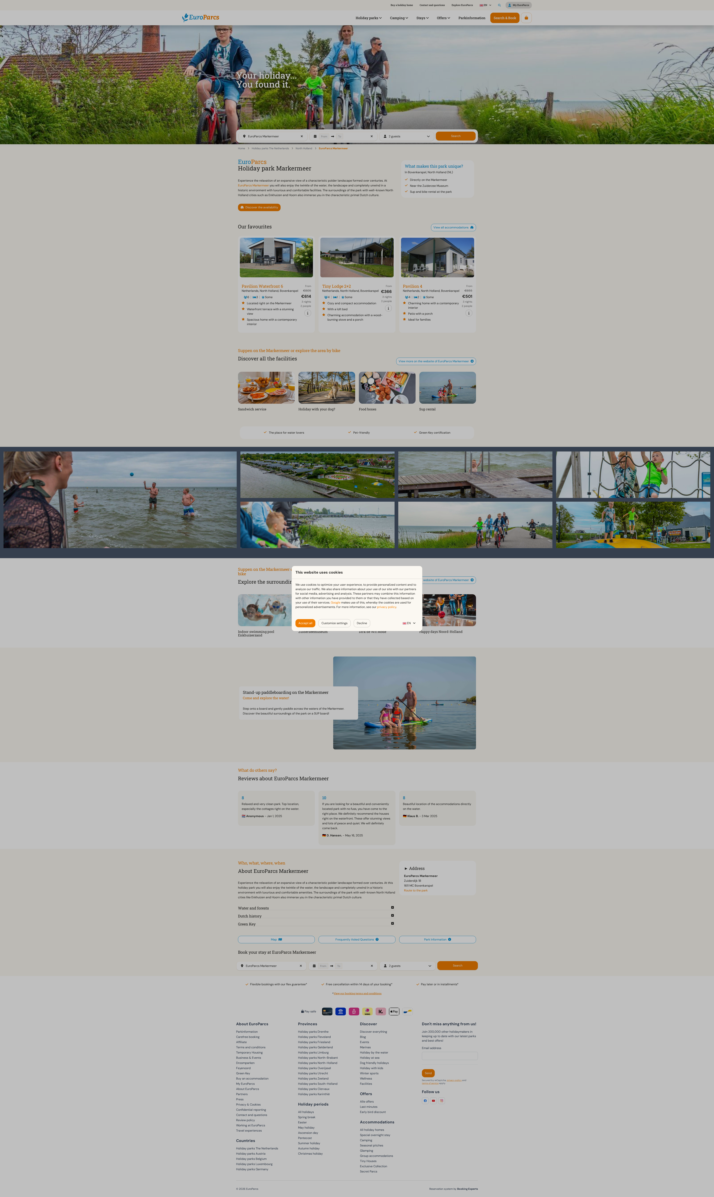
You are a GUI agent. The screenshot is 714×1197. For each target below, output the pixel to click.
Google (335, 602)
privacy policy (386, 607)
